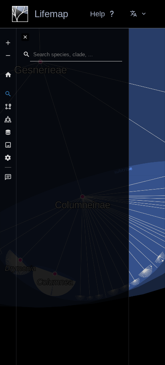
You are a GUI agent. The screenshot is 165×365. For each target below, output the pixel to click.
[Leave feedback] (8, 177)
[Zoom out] (8, 55)
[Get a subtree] (8, 119)
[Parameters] (8, 157)
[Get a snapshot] (8, 144)
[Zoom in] (8, 42)
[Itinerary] (8, 106)
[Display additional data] (8, 132)
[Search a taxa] (8, 93)
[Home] (8, 74)
